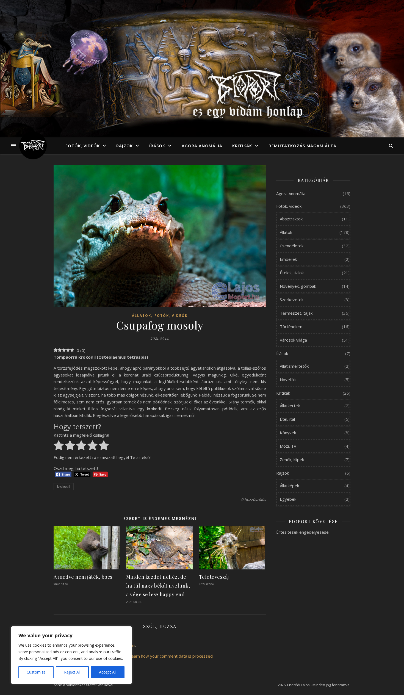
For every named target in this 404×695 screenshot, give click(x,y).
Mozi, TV (288, 446)
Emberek (288, 259)
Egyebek (288, 499)
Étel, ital (287, 419)
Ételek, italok (292, 272)
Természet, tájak (296, 313)
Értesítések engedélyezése (302, 532)
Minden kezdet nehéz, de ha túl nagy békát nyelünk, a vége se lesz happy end (158, 586)
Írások (157, 145)
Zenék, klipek (292, 459)
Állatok (141, 315)
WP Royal (105, 684)
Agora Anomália (202, 145)
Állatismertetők (294, 366)
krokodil (63, 486)
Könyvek (288, 432)
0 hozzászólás (253, 499)
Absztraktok (291, 218)
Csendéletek (291, 245)
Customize (36, 672)
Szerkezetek (291, 299)
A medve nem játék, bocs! (84, 577)
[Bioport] (33, 145)
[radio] (59, 446)
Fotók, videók (82, 145)
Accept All (107, 672)
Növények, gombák (298, 286)
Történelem (291, 326)
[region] (71, 655)
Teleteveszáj (214, 577)
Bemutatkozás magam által (304, 145)
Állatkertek (290, 405)
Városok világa (293, 340)
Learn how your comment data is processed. (171, 656)
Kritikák (242, 145)
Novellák (288, 379)
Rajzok (124, 145)
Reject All (72, 672)
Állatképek (289, 485)
